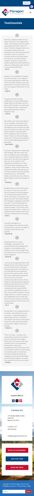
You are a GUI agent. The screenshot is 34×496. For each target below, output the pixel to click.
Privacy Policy (21, 486)
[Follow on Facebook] (13, 400)
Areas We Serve (17, 467)
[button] (31, 6)
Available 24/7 (12, 427)
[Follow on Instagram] (20, 400)
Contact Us (27, 3)
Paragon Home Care (22, 484)
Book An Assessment (17, 450)
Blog (29, 486)
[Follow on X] (17, 400)
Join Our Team (17, 459)
